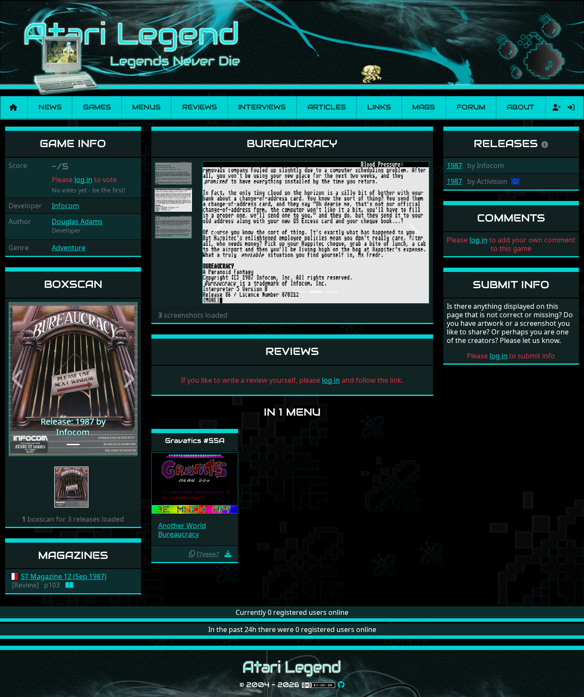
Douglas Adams (77, 221)
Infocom (65, 205)
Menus (146, 107)
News (50, 107)
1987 (454, 165)
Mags (423, 107)
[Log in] (571, 107)
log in (83, 179)
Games (97, 107)
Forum (471, 107)
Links (379, 107)
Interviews (262, 107)
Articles (326, 107)
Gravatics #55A (194, 440)
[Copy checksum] (192, 553)
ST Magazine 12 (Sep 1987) (63, 577)
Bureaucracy (178, 534)
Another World (182, 525)
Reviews (199, 107)
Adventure (69, 247)
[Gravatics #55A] (195, 482)
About (520, 107)
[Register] (555, 107)
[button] (18, 379)
